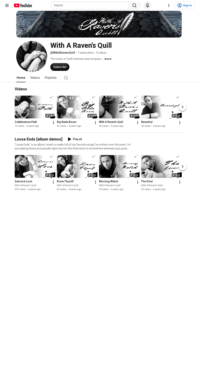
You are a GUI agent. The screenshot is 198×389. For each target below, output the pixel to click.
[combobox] (90, 5)
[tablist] (99, 77)
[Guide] (7, 5)
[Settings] (168, 5)
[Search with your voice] (147, 5)
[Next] (182, 107)
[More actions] (53, 123)
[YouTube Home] (23, 5)
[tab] (21, 77)
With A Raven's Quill (25, 185)
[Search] (134, 5)
